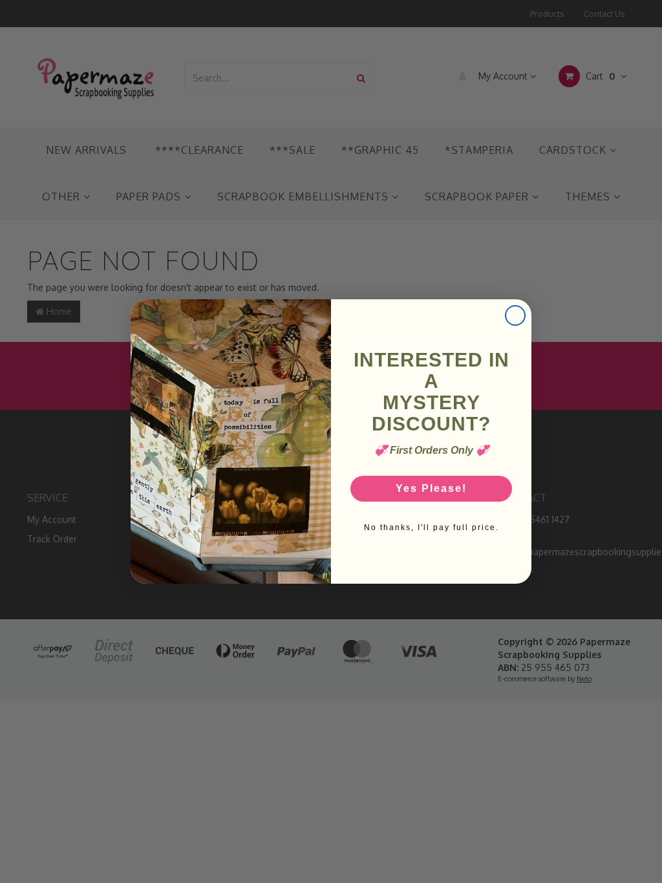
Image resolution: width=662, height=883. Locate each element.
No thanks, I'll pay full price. (431, 527)
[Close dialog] (515, 315)
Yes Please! (431, 488)
